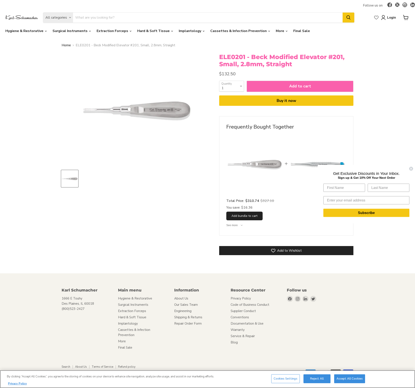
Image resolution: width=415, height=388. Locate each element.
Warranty (238, 330)
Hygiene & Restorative (24, 31)
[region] (207, 379)
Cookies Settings (285, 379)
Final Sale (301, 31)
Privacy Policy (241, 298)
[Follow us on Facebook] (389, 5)
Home (66, 45)
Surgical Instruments (70, 31)
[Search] (348, 18)
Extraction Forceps (113, 31)
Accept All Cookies (350, 379)
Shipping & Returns (188, 317)
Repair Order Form (188, 323)
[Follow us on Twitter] (397, 5)
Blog (234, 342)
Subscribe (366, 212)
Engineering (183, 311)
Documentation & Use (247, 323)
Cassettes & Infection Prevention (239, 31)
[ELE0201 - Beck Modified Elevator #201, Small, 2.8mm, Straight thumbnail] (69, 178)
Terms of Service (102, 367)
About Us (181, 298)
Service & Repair (243, 336)
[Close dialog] (411, 168)
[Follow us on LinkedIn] (412, 5)
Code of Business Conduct (250, 305)
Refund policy (127, 367)
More (280, 31)
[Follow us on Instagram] (404, 5)
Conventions (240, 317)
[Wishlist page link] (376, 17)
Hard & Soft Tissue (154, 31)
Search (66, 367)
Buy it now (286, 100)
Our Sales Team (186, 305)
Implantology (190, 31)
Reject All (317, 379)
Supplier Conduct (243, 311)
